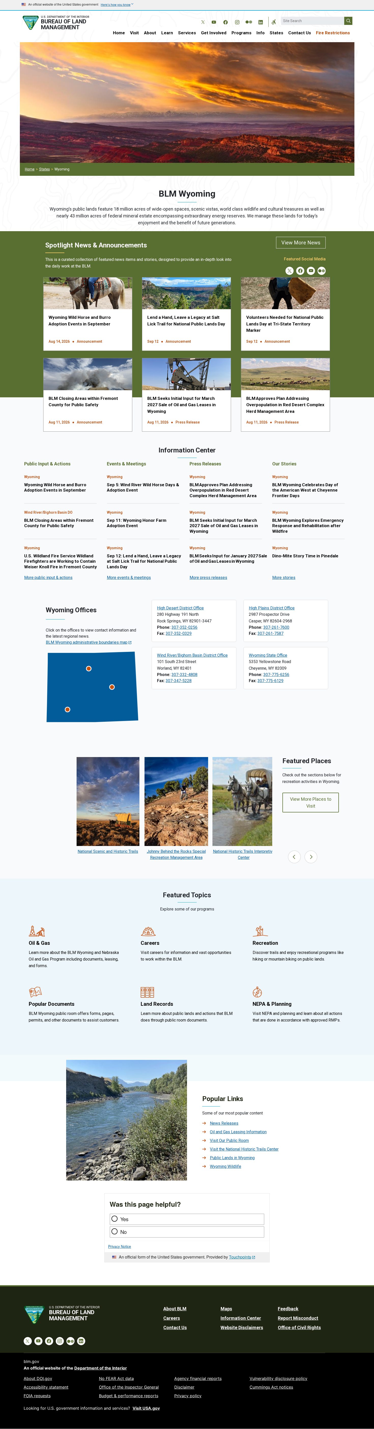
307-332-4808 (184, 674)
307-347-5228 (179, 680)
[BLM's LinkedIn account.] (260, 21)
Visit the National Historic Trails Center (244, 1149)
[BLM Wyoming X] (289, 271)
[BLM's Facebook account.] (225, 21)
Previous (294, 857)
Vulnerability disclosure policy (278, 1378)
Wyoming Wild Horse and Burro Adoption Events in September (55, 487)
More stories (283, 577)
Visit (134, 32)
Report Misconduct (298, 1318)
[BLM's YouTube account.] (214, 21)
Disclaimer (184, 1387)
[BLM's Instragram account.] (237, 21)
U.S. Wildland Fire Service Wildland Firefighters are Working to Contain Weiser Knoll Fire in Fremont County (60, 561)
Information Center (241, 1318)
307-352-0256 (184, 627)
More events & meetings (129, 577)
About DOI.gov (38, 1378)
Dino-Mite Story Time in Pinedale (305, 555)
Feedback (288, 1308)
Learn (167, 32)
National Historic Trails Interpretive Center (244, 854)
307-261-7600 (276, 627)
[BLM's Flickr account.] (249, 18)
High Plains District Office (272, 608)
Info (260, 32)
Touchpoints (240, 1257)
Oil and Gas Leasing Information (238, 1131)
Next (311, 857)
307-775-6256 (276, 674)
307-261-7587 (270, 633)
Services (187, 32)
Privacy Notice (119, 1246)
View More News (300, 243)
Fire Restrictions (333, 32)
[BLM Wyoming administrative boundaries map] (92, 687)
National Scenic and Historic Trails (108, 851)
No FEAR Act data (116, 1378)
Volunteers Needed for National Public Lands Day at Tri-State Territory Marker (285, 324)
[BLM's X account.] (202, 18)
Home (119, 32)
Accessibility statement (46, 1387)
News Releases (224, 1123)
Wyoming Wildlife (225, 1166)
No (123, 1231)
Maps (226, 1308)
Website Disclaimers (242, 1327)
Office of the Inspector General (129, 1387)
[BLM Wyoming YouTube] (311, 271)
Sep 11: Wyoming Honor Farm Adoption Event (136, 523)
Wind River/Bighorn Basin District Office (192, 655)
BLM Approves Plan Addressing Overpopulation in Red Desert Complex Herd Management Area (285, 405)
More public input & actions (48, 577)
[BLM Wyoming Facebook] (300, 271)
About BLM (174, 1308)
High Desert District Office (180, 608)
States (276, 32)
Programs (241, 32)
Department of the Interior (100, 1368)
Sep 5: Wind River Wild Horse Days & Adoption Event (143, 487)
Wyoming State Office (268, 655)
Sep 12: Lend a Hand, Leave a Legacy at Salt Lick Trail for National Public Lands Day (144, 561)
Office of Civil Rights (299, 1327)
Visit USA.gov (146, 1408)
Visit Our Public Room (229, 1140)
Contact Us (299, 32)
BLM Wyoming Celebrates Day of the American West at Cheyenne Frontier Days (305, 490)
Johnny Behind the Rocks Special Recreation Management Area (176, 854)
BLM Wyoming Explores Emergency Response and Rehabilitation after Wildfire (308, 526)
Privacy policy (188, 1395)
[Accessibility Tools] (274, 22)
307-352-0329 (179, 633)
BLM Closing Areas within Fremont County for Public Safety (59, 523)
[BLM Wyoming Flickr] (322, 271)
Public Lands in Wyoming (232, 1157)
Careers (171, 1318)
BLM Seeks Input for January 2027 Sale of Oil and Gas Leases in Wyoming (228, 558)
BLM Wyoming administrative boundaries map (86, 642)
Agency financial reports (198, 1378)
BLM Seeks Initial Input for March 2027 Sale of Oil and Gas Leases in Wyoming (181, 405)
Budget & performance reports (128, 1395)
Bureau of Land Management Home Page (62, 22)
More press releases (208, 577)
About (150, 32)
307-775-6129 (270, 680)
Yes (124, 1219)
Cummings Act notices (271, 1387)
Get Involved (213, 32)
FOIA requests (37, 1395)
